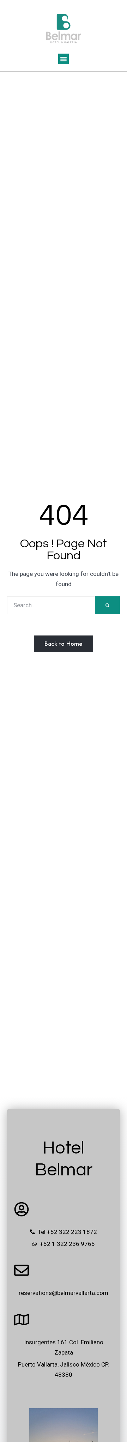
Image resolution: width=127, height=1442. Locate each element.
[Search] (107, 605)
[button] (63, 59)
